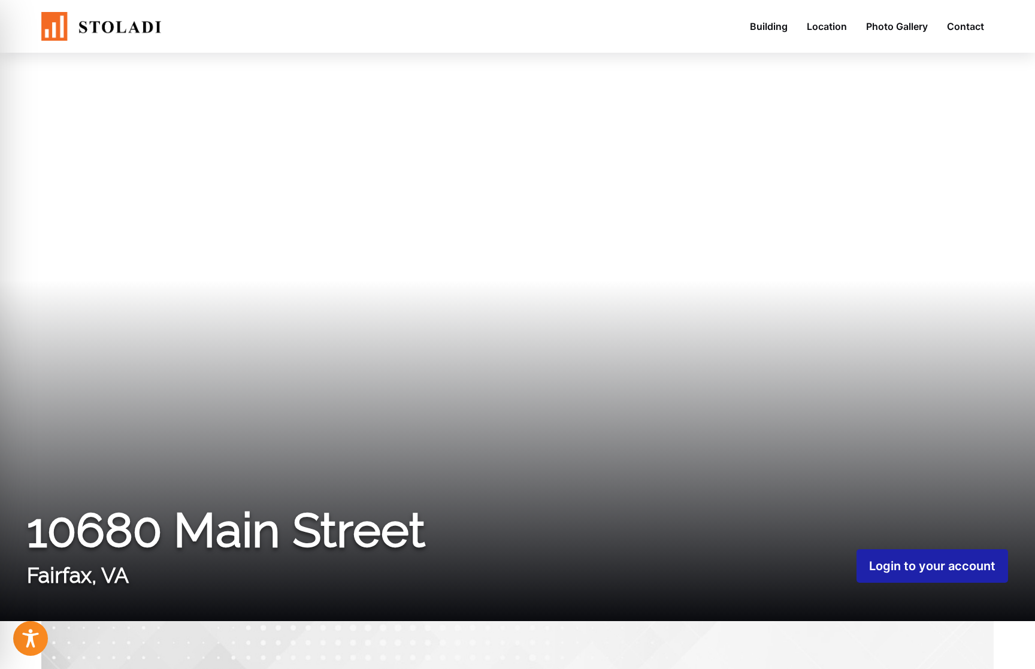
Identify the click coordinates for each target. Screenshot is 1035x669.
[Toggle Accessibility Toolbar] (30, 638)
